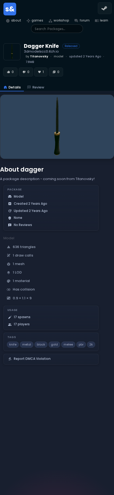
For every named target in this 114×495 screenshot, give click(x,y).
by (37, 56)
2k (91, 344)
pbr (81, 344)
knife (12, 344)
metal (26, 344)
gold (54, 344)
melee (68, 344)
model (58, 56)
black (41, 344)
